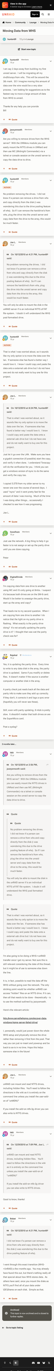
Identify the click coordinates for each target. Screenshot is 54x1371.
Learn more (6, 5)
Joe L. (13, 242)
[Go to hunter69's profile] (4, 39)
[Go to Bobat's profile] (5, 1220)
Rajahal (13, 655)
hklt (12, 752)
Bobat (13, 1218)
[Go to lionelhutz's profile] (5, 533)
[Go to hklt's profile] (5, 754)
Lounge (30, 39)
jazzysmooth (16, 130)
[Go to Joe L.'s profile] (5, 243)
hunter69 (12, 39)
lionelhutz (15, 532)
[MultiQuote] (4, 119)
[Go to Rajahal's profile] (5, 656)
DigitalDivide (16, 577)
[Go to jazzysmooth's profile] (5, 131)
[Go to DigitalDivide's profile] (5, 578)
